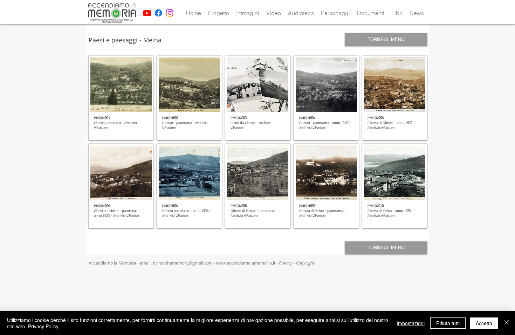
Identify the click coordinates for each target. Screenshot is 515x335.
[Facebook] (158, 13)
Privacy (286, 263)
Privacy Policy (43, 326)
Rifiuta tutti (448, 323)
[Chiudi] (506, 323)
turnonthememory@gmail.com (183, 263)
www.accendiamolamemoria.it (245, 263)
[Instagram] (169, 13)
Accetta (484, 323)
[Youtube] (147, 13)
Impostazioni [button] (411, 323)
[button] (219, 13)
